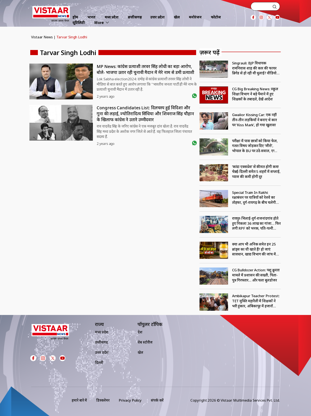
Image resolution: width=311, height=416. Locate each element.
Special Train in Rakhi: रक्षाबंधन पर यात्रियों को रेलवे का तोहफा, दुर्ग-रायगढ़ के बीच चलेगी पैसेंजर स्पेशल (254, 197)
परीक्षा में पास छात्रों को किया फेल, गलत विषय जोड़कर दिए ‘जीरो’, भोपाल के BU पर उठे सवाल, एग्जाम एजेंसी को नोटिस (256, 145)
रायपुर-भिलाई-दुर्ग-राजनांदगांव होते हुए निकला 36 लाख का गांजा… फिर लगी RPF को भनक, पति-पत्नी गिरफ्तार (256, 223)
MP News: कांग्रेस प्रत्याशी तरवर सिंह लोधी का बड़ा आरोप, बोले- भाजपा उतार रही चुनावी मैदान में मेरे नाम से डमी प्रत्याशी (145, 69)
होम (75, 17)
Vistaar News (42, 37)
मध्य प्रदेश (111, 17)
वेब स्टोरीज (145, 342)
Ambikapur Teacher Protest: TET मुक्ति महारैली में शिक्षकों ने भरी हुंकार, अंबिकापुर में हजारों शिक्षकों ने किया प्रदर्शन (256, 300)
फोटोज (216, 17)
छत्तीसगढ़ (135, 17)
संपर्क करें (157, 400)
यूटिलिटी (79, 22)
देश (140, 332)
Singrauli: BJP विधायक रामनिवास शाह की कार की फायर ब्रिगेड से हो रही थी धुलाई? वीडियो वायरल (254, 68)
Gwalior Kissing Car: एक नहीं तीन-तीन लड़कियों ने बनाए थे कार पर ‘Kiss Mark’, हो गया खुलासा (254, 119)
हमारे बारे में (79, 400)
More (99, 22)
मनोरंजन (195, 17)
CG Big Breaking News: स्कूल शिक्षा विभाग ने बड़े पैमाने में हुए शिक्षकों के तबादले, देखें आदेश (255, 93)
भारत (91, 17)
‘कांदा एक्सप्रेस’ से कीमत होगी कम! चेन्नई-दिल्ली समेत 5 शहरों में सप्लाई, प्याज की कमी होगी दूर (256, 171)
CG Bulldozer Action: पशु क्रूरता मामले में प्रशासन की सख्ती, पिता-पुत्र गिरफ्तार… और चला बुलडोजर (256, 275)
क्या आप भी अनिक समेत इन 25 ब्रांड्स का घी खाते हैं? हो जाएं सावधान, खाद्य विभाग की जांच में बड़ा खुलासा (254, 249)
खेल (177, 17)
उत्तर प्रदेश (157, 17)
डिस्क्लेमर (102, 400)
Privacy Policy (130, 400)
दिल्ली (99, 362)
